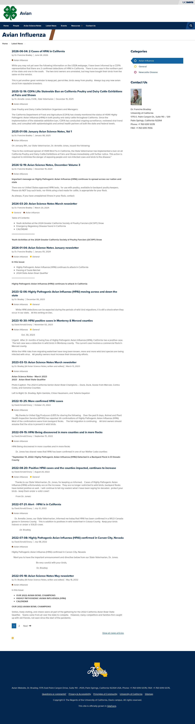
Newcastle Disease (148, 72)
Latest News (51, 25)
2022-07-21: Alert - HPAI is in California (36, 504)
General (17, 212)
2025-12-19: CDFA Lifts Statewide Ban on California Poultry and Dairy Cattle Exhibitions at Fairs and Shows (67, 93)
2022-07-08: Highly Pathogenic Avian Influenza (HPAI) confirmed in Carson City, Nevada (68, 538)
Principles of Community (105, 694)
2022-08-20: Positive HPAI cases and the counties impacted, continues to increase (64, 468)
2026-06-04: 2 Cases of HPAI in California (38, 51)
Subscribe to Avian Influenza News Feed (13, 638)
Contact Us (90, 25)
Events (64, 25)
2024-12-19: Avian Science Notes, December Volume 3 (46, 165)
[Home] (10, 13)
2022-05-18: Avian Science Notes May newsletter (43, 576)
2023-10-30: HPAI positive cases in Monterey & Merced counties (52, 321)
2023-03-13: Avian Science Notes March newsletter (44, 362)
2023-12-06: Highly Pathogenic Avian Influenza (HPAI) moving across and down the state (64, 293)
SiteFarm (111, 706)
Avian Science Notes (32, 25)
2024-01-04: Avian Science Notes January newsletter (45, 248)
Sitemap (149, 694)
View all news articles (113, 633)
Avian (26, 13)
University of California (131, 694)
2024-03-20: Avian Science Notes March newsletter (44, 204)
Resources (75, 25)
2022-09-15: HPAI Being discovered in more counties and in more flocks (57, 432)
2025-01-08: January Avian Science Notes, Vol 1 (42, 131)
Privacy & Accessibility (80, 694)
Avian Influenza (21, 60)
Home (6, 25)
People (16, 25)
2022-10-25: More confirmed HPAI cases (37, 401)
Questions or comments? (54, 694)
